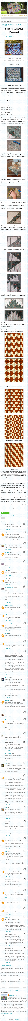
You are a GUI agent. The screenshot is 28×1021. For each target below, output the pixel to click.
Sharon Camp (8, 753)
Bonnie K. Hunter (5, 515)
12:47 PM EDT (8, 710)
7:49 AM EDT (8, 611)
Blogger (16, 1019)
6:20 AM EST (8, 945)
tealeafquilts (8, 869)
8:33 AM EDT (8, 575)
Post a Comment (6, 965)
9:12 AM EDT (8, 697)
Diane (6, 719)
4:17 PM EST (8, 731)
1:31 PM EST (8, 639)
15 (24, 676)
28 (24, 868)
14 (24, 650)
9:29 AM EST (8, 674)
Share (3, 517)
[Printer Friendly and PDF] (5, 513)
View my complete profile (6, 1013)
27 (24, 850)
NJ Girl (6, 532)
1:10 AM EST (8, 835)
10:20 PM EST (8, 540)
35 (24, 947)
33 (24, 916)
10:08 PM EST (8, 716)
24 (24, 806)
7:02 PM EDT (8, 914)
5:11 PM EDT (8, 567)
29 (24, 878)
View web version (14, 990)
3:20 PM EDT (8, 866)
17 (24, 712)
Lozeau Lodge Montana (10, 890)
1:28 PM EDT (8, 906)
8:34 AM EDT (8, 584)
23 (24, 775)
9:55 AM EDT (8, 804)
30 (24, 889)
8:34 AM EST (8, 887)
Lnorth (6, 633)
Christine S (7, 713)
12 (24, 632)
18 (24, 718)
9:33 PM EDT (8, 931)
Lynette (6, 544)
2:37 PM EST (8, 818)
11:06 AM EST (8, 897)
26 (24, 837)
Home (14, 987)
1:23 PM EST (8, 760)
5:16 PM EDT (8, 602)
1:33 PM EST (8, 962)
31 (24, 899)
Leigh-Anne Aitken (9, 614)
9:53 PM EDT (8, 773)
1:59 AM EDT (8, 620)
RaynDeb (7, 641)
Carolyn (6, 917)
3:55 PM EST (8, 739)
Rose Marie (7, 677)
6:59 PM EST (8, 529)
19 (24, 733)
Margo (6, 763)
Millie (6, 570)
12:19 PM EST (8, 750)
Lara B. (6, 734)
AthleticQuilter (8, 605)
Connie (6, 909)
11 (24, 622)
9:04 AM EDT (8, 876)
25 (24, 820)
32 (24, 908)
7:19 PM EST (8, 648)
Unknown (7, 700)
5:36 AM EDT (8, 848)
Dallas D (7, 776)
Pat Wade (7, 552)
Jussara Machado (9, 587)
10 (24, 613)
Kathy (6, 851)
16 (24, 699)
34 (24, 933)
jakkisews (7, 838)
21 (24, 752)
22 (24, 762)
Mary (6, 900)
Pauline (6, 562)
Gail (6, 807)
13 (24, 640)
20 (24, 741)
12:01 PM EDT (8, 549)
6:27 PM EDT (8, 559)
